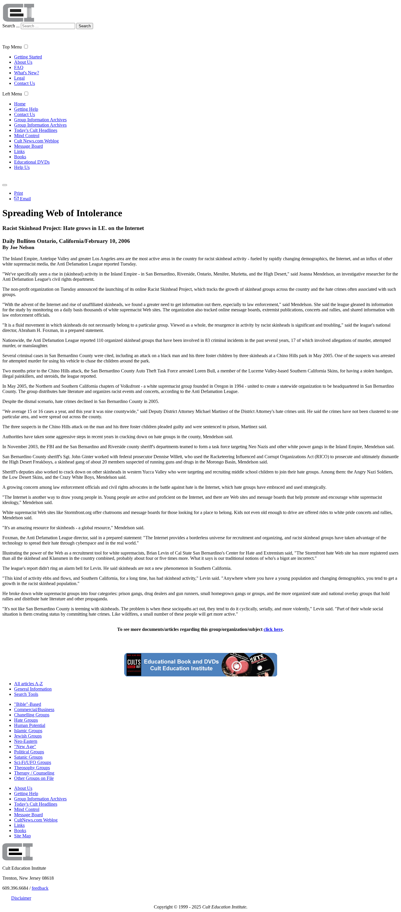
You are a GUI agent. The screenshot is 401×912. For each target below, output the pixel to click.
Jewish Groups (28, 735)
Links (19, 151)
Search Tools (26, 694)
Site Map (22, 835)
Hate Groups (26, 720)
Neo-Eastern (25, 741)
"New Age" (25, 746)
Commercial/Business (34, 709)
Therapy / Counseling (34, 772)
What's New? (26, 72)
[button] (26, 46)
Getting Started (28, 56)
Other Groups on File (34, 778)
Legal (19, 77)
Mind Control (26, 135)
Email (25, 198)
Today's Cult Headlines (35, 130)
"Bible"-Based (27, 704)
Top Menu (12, 46)
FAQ (18, 67)
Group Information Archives (40, 119)
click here (273, 629)
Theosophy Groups (32, 767)
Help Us (22, 167)
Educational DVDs (32, 161)
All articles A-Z (28, 683)
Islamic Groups (28, 730)
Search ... (11, 25)
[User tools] (4, 185)
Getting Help (26, 109)
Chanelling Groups (31, 714)
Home (20, 103)
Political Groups (29, 751)
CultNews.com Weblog (36, 819)
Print (18, 193)
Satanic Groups (28, 757)
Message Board (28, 146)
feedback (40, 888)
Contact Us (24, 83)
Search (85, 26)
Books (20, 156)
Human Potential (29, 725)
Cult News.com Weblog (36, 140)
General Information (33, 688)
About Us (23, 62)
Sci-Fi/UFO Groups (32, 762)
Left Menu (12, 93)
